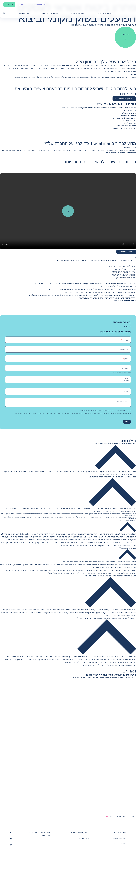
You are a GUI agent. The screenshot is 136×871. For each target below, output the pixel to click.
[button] (105, 13)
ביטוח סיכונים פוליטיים (119, 843)
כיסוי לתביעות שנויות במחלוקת (124, 128)
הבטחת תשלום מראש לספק (125, 126)
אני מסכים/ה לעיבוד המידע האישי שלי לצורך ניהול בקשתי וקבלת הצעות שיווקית (103, 410)
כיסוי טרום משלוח (129, 121)
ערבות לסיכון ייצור (129, 110)
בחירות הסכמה (56, 865)
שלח (126, 422)
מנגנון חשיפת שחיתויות (78, 865)
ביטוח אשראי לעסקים (119, 838)
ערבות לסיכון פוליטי (128, 113)
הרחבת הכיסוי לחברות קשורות (124, 118)
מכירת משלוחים (130, 123)
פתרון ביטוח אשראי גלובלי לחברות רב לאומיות (111, 675)
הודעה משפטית (122, 865)
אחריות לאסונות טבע (128, 115)
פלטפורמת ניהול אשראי (125, 252)
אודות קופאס (84, 838)
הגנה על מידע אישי (101, 865)
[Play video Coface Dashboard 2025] (68, 211)
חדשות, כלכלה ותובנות (80, 833)
